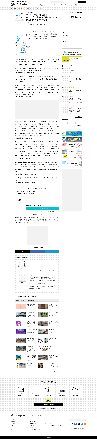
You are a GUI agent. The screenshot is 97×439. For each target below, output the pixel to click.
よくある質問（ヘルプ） (35, 429)
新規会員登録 (82, 1)
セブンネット (51, 214)
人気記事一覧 (13, 423)
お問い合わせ (52, 419)
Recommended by (51, 371)
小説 (44, 24)
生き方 (14, 8)
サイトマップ (52, 427)
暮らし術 (66, 35)
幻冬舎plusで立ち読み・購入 (43, 208)
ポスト (80, 12)
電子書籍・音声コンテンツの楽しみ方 (38, 423)
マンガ (66, 44)
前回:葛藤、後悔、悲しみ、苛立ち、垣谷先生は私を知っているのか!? (26, 192)
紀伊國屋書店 (34, 214)
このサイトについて (34, 419)
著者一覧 (13, 429)
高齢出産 (32, 24)
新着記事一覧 (13, 421)
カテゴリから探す (62, 5)
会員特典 (32, 425)
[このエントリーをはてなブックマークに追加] (82, 424)
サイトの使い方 (33, 421)
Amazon (34, 211)
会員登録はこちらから (49, 404)
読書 (65, 41)
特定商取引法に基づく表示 (55, 425)
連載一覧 (13, 425)
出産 (27, 24)
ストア (82, 5)
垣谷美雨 (29, 275)
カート (68, 2)
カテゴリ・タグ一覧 (15, 427)
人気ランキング (51, 5)
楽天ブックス (51, 211)
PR (35, 326)
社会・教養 (66, 38)
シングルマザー (39, 24)
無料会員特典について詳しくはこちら (49, 408)
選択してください (51, 270)
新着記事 (41, 5)
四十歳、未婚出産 (20, 8)
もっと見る (79, 116)
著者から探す (74, 5)
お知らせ (66, 47)
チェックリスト (72, 123)
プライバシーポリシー (54, 423)
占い (78, 123)
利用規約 (51, 421)
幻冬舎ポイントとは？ (34, 427)
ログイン (75, 2)
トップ (12, 419)
